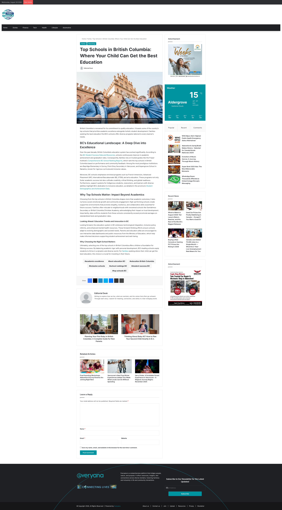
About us (146, 506)
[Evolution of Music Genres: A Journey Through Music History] (174, 160)
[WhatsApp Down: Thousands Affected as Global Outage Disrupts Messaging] (174, 179)
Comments (197, 128)
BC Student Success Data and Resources (99, 155)
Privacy (191, 506)
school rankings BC (118, 266)
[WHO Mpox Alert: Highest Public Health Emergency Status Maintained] (174, 139)
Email (82, 438)
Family (89, 39)
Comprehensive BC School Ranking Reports (105, 161)
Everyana (117, 506)
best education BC (117, 261)
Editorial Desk (88, 68)
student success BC (141, 266)
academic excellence (95, 261)
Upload (172, 506)
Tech (35, 28)
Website (124, 438)
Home (5, 28)
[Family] (8, 14)
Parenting (91, 44)
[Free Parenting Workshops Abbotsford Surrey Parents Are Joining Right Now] (92, 366)
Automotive (66, 28)
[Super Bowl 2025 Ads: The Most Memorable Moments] (174, 169)
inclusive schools (97, 266)
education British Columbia (142, 261)
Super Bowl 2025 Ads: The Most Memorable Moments (192, 169)
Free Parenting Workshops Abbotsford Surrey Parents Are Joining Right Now (91, 377)
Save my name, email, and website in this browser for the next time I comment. (109, 447)
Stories (15, 28)
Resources (182, 506)
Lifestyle (54, 28)
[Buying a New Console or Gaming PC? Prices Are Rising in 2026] (176, 233)
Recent (184, 128)
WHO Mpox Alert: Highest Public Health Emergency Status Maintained (191, 138)
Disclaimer (200, 506)
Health (44, 28)
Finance (25, 28)
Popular (171, 128)
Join (164, 506)
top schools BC (119, 271)
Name (82, 429)
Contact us (156, 506)
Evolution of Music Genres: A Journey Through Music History (190, 159)
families (125, 251)
